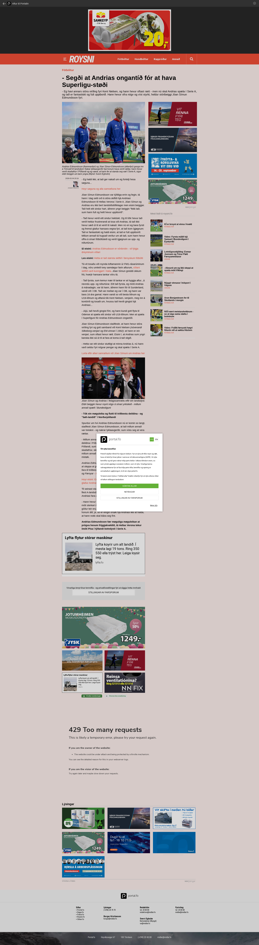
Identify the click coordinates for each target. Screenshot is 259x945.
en (156, 439)
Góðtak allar (129, 486)
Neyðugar (129, 492)
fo (152, 439)
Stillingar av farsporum (129, 498)
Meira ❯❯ (153, 505)
